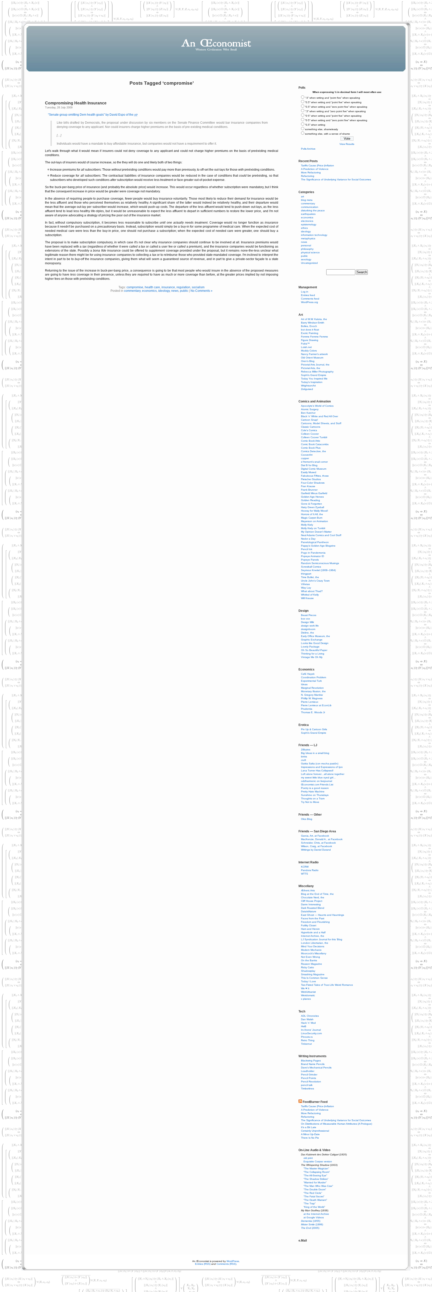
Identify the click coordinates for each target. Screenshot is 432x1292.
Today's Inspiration (311, 382)
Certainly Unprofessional (315, 1130)
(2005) (310, 1228)
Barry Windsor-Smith (312, 322)
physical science (310, 252)
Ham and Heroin (310, 929)
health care (152, 287)
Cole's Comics (309, 430)
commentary (132, 291)
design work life (310, 625)
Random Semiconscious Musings (320, 563)
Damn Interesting (311, 904)
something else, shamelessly (321, 129)
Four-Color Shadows (312, 482)
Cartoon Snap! (309, 419)
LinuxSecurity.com (311, 1033)
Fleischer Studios (311, 479)
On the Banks (309, 960)
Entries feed (308, 295)
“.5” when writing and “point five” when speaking (332, 97)
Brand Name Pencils (312, 1064)
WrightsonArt (308, 385)
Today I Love (308, 981)
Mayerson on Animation (314, 521)
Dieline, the (307, 632)
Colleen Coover (310, 433)
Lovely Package (310, 646)
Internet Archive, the (312, 936)
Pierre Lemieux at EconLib (316, 705)
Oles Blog (306, 819)
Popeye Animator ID (312, 556)
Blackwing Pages (311, 1060)
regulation (183, 287)
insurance (168, 287)
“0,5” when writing (315, 124)
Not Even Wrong (310, 957)
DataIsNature (308, 911)
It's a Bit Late (308, 1127)
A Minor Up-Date (310, 1134)
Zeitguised (307, 389)
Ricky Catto (307, 967)
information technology (314, 235)
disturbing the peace (313, 210)
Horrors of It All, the (312, 514)
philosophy (307, 249)
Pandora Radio (309, 870)
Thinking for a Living (312, 653)
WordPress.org (309, 302)
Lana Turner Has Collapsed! (317, 770)
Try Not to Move (310, 802)
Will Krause (307, 598)
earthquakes (308, 214)
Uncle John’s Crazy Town (315, 580)
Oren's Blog (307, 361)
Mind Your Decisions (312, 946)
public (184, 291)
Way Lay (306, 587)
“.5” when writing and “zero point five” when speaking (335, 111)
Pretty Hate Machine (312, 791)
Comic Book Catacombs (314, 444)
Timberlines (307, 1088)
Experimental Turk (311, 680)
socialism (198, 287)
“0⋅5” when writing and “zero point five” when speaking (336, 120)
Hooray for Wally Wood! (314, 510)
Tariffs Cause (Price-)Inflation (317, 165)
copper (305, 458)
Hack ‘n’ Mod (308, 1022)
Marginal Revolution (312, 687)
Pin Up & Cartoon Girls (314, 729)
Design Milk (307, 622)
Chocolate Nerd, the (312, 897)
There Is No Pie (310, 1137)
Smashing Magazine (312, 974)
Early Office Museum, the (315, 636)
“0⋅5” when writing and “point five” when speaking (333, 115)
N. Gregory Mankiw (312, 694)
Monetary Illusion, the (313, 691)
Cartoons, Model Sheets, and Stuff (321, 423)
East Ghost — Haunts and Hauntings (322, 915)
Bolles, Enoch (309, 326)
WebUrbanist (308, 991)
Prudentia (306, 708)
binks (304, 756)
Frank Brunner (309, 489)
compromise (134, 287)
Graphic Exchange (311, 639)
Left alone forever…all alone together (322, 774)
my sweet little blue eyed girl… (318, 777)
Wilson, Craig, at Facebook (316, 846)
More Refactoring (311, 172)
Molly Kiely (307, 524)
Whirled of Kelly (310, 594)
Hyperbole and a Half (313, 932)
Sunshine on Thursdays (314, 795)
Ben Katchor (308, 412)
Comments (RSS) (226, 1264)
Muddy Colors (309, 350)
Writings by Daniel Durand (316, 849)
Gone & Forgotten (311, 503)
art (302, 196)
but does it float (310, 329)
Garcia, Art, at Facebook (315, 835)
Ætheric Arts (308, 890)
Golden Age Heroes (312, 496)
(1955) (310, 1221)
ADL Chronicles (310, 1015)
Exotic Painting (309, 333)
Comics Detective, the (313, 451)
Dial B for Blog (309, 465)
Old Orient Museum (312, 357)
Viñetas (305, 584)
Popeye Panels (310, 559)
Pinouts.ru (307, 1036)
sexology (306, 259)
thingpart (306, 573)
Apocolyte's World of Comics (317, 405)
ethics (304, 228)
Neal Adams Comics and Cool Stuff (321, 535)
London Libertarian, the (314, 943)
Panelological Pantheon (315, 542)
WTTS (304, 873)
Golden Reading (310, 500)
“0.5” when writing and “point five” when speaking (333, 102)
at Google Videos (314, 1217)
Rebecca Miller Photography (317, 371)
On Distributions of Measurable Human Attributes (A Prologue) (336, 1123)
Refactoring (307, 176)
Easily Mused (308, 472)
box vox (305, 618)
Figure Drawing (309, 340)
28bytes (305, 749)
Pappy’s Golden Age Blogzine (318, 545)
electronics (307, 221)
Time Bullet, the (310, 577)
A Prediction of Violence (314, 169)
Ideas (304, 684)
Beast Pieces (308, 615)
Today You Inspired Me (314, 378)
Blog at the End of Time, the (317, 894)
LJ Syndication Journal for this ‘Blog (321, 939)
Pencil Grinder (309, 1074)
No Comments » (201, 291)
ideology (164, 291)
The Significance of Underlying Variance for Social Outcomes (336, 179)
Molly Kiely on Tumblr (313, 528)
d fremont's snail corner (314, 461)
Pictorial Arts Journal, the (315, 364)
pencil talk (306, 1085)
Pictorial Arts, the (310, 368)
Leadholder (307, 1071)
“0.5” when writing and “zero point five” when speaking (336, 106)
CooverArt (306, 454)
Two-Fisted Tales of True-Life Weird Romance (327, 984)
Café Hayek (307, 673)
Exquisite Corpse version (318, 1161)
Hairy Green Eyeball (312, 507)
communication (309, 207)
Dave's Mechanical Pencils (316, 1067)
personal (306, 245)
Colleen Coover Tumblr (314, 437)
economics (149, 291)
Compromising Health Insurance (75, 103)
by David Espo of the (93, 114)
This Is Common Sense (314, 977)
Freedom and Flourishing (315, 922)
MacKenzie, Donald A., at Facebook (321, 839)
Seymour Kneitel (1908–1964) (318, 570)
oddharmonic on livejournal (316, 781)
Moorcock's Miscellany (313, 953)
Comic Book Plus (310, 447)
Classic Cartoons (310, 426)
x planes (306, 998)
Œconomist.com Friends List (317, 784)
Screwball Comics (311, 566)
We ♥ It (305, 988)
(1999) (312, 1224)
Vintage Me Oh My (311, 657)
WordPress (232, 1261)
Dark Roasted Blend (312, 908)
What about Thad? (312, 591)
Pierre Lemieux (309, 701)
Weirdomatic (308, 995)
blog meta (306, 200)
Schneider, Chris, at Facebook (318, 842)
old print (308, 1158)
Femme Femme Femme (314, 336)
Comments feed (310, 298)
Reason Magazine (311, 964)
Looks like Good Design (314, 643)
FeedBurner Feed (315, 1102)
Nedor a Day (308, 538)
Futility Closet (308, 925)
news (174, 291)
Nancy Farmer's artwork (314, 354)
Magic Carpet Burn (311, 517)
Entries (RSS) (202, 1264)
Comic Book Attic (310, 440)
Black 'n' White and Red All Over (319, 416)
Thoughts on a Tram (312, 798)
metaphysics (308, 238)
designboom (308, 629)
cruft (303, 760)
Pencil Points (308, 1078)
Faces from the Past (312, 918)
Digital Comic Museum (313, 468)
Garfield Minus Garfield (314, 493)
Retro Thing (307, 1040)
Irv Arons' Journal (311, 1029)
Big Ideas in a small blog (315, 753)
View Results (347, 144)
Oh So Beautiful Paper (314, 650)
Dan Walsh (307, 1019)
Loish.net (306, 347)
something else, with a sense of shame (327, 133)
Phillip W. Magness (311, 698)
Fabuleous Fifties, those (315, 475)
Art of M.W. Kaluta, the (314, 319)
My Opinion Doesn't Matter (316, 531)
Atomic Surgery (309, 409)
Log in (304, 291)
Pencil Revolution (311, 1081)
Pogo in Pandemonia (313, 552)
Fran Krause (308, 486)
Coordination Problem (313, 677)
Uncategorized (309, 263)
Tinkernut (306, 1043)
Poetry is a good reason (315, 788)
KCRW (304, 866)
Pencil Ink (306, 549)
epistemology (308, 224)
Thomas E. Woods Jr (313, 712)
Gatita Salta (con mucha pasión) (319, 763)
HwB (303, 1026)
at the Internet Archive (316, 1214)
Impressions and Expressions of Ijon (322, 767)
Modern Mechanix (311, 950)
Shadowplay (308, 970)
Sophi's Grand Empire (313, 375)
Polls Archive (308, 148)
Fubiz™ (305, 343)
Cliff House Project (311, 901)
